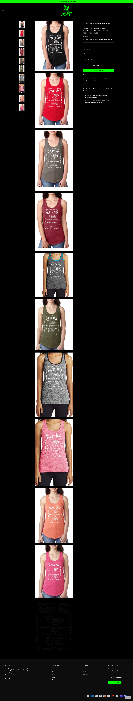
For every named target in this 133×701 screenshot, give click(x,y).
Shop (53, 677)
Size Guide (85, 674)
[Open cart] (130, 10)
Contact (54, 680)
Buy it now (98, 70)
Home (53, 669)
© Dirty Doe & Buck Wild (14, 696)
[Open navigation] (3, 10)
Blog (53, 674)
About (53, 671)
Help (84, 669)
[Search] (126, 10)
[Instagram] (9, 679)
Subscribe (115, 682)
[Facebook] (5, 679)
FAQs (84, 671)
